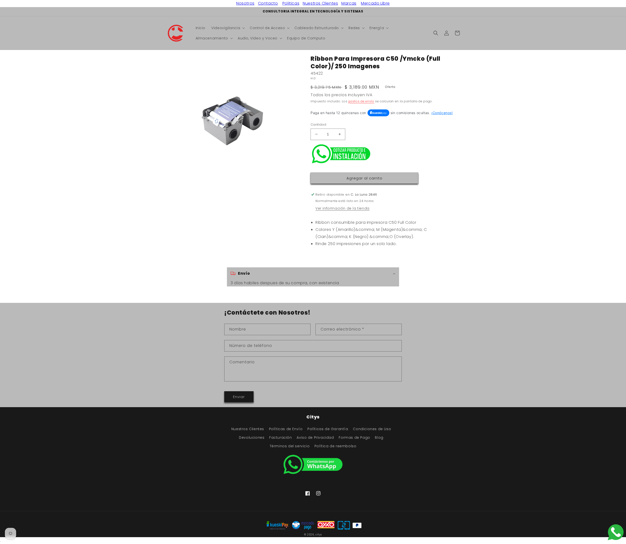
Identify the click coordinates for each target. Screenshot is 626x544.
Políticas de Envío (286, 428)
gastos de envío (361, 101)
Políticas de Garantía (327, 428)
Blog (379, 437)
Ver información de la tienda (342, 208)
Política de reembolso (335, 446)
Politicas (290, 3)
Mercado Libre (375, 3)
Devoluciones (251, 437)
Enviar (239, 396)
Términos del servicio (290, 446)
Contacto (268, 3)
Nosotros (245, 3)
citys (318, 534)
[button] (227, 28)
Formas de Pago (354, 437)
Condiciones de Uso (372, 428)
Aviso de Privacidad (315, 437)
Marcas (349, 3)
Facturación (280, 437)
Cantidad (318, 124)
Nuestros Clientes (320, 3)
